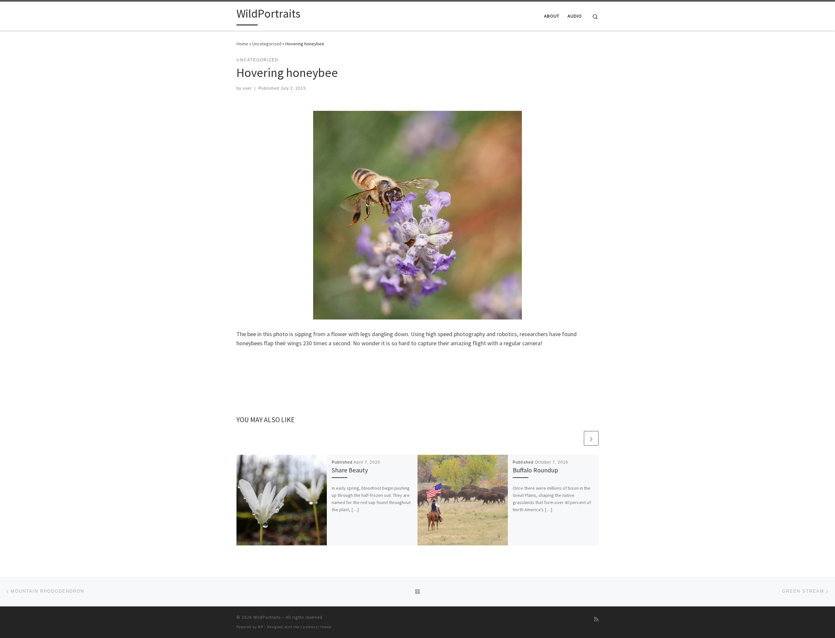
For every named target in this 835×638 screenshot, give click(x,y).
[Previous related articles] (575, 438)
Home (242, 44)
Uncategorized (266, 44)
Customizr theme (315, 627)
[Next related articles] (591, 438)
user (247, 88)
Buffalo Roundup (535, 470)
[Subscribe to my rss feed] (596, 619)
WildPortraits (267, 617)
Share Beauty (350, 470)
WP (260, 627)
